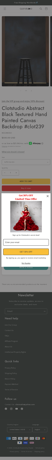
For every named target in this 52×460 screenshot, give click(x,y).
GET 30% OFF (26, 252)
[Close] (48, 196)
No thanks (26, 263)
